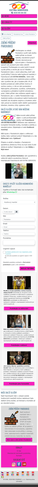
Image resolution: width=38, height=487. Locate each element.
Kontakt (19, 456)
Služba (5, 198)
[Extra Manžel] (19, 6)
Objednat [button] (32, 43)
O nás (19, 451)
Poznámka (7, 238)
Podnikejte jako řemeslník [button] (19, 384)
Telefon (5, 230)
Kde (4, 216)
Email (5, 224)
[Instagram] (13, 464)
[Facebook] (19, 464)
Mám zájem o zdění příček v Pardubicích (19, 440)
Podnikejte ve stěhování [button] (19, 308)
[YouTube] (24, 464)
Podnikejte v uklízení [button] (19, 345)
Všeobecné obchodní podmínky (19, 453)
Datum (5, 208)
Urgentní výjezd (9, 249)
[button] (19, 16)
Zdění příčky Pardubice (19, 408)
